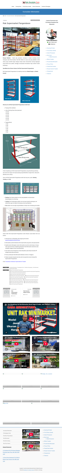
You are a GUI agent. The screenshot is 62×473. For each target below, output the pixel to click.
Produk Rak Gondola (51, 66)
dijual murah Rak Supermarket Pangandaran (18, 274)
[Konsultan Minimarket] (6, 290)
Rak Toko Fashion (6, 443)
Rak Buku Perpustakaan (29, 267)
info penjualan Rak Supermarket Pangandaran (18, 278)
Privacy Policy (50, 64)
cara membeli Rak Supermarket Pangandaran (18, 272)
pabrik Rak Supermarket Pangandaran (17, 281)
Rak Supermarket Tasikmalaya (14, 292)
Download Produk (51, 48)
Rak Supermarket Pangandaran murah (17, 282)
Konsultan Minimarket (35, 20)
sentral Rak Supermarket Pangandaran (31, 282)
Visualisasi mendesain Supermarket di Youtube (15, 261)
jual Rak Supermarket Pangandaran (17, 279)
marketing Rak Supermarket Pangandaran (31, 279)
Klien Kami (49, 55)
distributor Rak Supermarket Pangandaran (18, 275)
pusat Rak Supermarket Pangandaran (31, 281)
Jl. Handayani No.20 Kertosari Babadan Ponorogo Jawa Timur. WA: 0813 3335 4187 (11, 452)
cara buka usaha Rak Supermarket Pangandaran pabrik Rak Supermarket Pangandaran (25, 271)
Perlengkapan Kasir (20, 267)
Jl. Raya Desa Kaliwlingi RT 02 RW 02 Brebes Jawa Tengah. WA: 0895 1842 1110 (11, 459)
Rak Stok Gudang (14, 268)
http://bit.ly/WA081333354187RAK (12, 240)
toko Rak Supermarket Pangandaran (17, 284)
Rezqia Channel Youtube (52, 68)
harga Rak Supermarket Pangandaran (17, 277)
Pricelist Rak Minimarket (52, 61)
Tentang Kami (50, 71)
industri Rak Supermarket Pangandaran (31, 277)
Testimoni (49, 73)
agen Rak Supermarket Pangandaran (17, 270)
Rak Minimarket (35, 267)
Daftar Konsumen (53, 56)
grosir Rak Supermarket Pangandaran (32, 275)
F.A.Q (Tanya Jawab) (51, 50)
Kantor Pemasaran (51, 52)
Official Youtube (50, 59)
